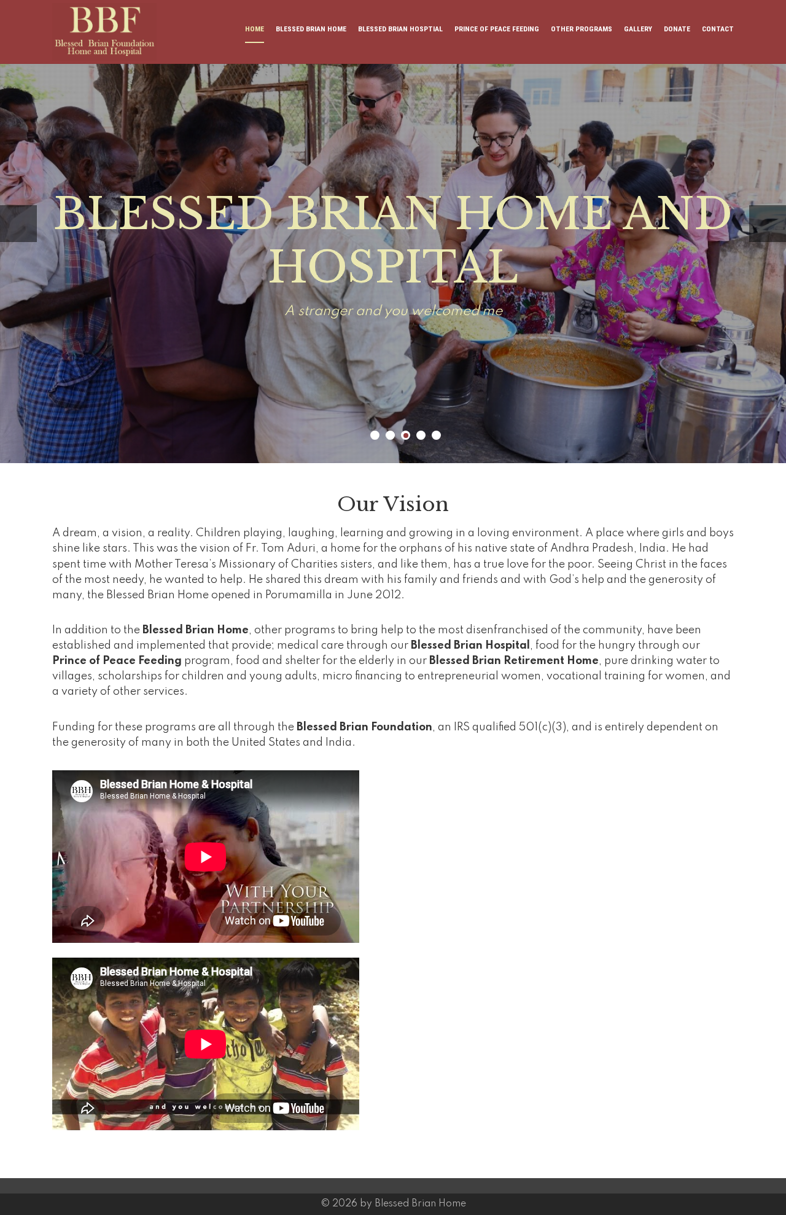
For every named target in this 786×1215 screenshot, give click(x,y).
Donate (677, 29)
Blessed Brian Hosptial (400, 29)
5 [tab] (436, 435)
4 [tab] (421, 435)
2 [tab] (390, 435)
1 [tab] (374, 435)
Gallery (638, 29)
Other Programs (581, 29)
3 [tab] (405, 435)
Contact (718, 29)
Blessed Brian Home (311, 29)
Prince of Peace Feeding (496, 29)
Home (254, 29)
